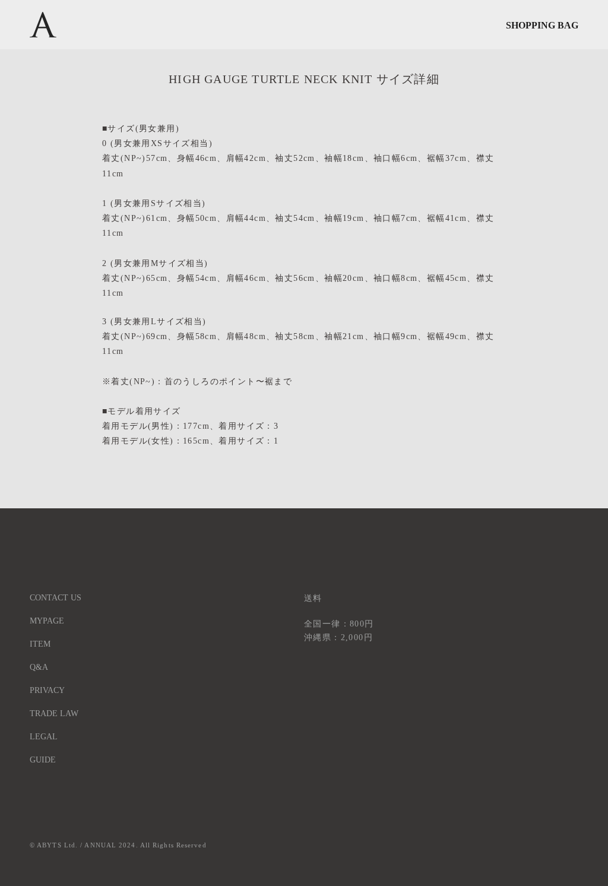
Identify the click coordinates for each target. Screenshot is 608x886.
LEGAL (44, 736)
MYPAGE (47, 620)
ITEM (40, 644)
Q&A (39, 667)
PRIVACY (47, 690)
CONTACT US (55, 597)
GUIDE (43, 759)
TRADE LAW (54, 713)
